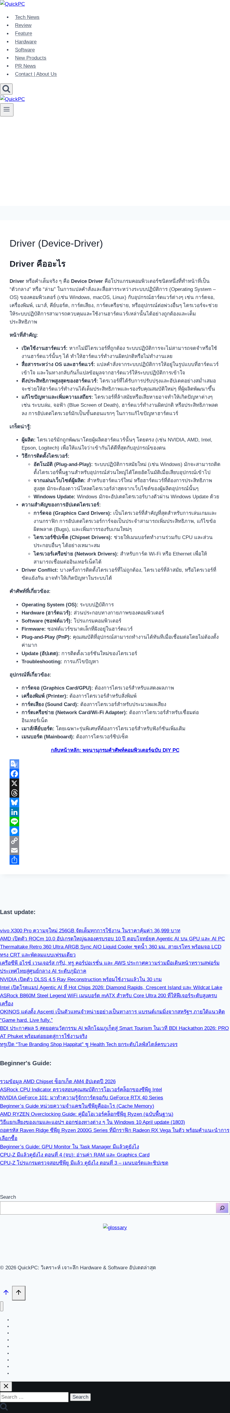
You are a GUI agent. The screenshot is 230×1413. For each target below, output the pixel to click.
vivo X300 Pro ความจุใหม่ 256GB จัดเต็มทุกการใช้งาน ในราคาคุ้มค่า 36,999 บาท (90, 931)
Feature (23, 34)
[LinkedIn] (115, 812)
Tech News (27, 17)
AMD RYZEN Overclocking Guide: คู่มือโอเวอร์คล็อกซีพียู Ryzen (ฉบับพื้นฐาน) (86, 1114)
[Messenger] (115, 831)
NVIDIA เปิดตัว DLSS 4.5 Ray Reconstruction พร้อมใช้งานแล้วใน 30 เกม (81, 979)
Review (23, 25)
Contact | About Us (36, 74)
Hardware (26, 42)
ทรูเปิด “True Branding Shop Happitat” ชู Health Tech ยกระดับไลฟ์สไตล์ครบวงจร (89, 1044)
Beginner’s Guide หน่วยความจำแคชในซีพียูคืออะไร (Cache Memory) (77, 1106)
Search (8, 1197)
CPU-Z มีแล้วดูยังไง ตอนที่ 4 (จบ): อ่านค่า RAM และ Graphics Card (74, 1155)
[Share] (115, 860)
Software (25, 50)
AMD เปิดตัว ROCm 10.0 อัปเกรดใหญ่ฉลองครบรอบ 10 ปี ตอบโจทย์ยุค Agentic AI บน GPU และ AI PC (112, 939)
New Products (30, 58)
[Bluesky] (115, 802)
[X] (115, 783)
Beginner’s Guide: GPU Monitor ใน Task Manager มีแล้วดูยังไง (69, 1147)
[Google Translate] (115, 764)
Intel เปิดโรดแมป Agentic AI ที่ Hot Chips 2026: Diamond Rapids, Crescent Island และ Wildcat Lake (111, 987)
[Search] (222, 1208)
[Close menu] (1, 1306)
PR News (25, 66)
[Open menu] (6, 109)
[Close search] (6, 1386)
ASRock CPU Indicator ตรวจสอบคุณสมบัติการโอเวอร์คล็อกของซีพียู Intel (81, 1089)
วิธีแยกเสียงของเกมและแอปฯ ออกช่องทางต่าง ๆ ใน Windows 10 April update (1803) (92, 1122)
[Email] (115, 850)
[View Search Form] (6, 89)
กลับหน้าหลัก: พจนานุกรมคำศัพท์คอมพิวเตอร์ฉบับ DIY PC (115, 750)
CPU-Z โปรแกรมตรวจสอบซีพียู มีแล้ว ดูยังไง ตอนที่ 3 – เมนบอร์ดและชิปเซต (84, 1163)
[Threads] (115, 793)
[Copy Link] (115, 841)
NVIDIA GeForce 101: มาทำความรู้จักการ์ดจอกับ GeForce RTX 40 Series (81, 1098)
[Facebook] (115, 773)
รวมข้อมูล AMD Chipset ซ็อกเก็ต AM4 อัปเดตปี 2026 (58, 1081)
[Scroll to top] (6, 1294)
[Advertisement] (115, 164)
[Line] (115, 821)
